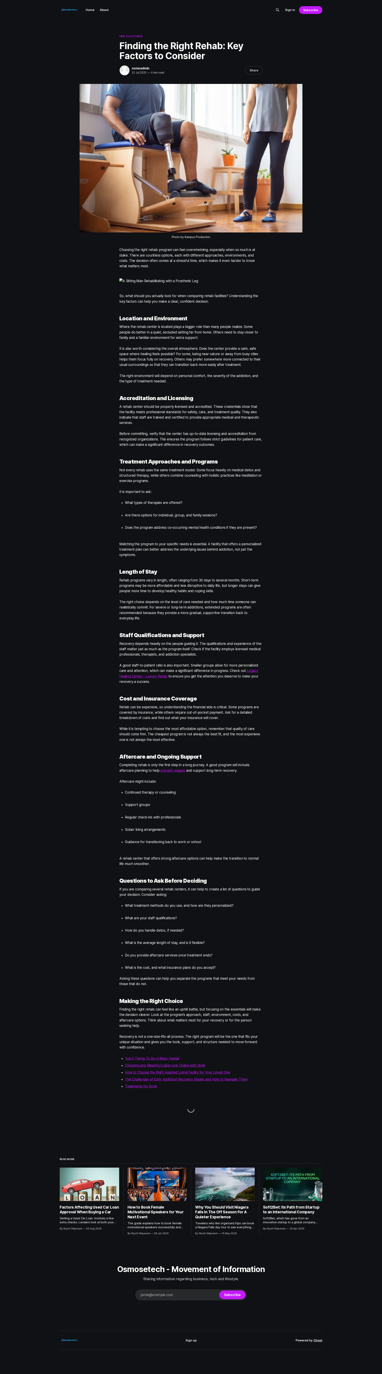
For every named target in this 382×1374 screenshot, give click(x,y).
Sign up (191, 1340)
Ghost (318, 1340)
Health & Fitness (131, 36)
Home (90, 10)
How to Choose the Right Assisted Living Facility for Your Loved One (177, 1072)
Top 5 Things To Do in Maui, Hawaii (152, 1058)
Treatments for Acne (141, 1086)
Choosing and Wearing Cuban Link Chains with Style (165, 1065)
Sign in (290, 10)
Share (254, 70)
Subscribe (310, 10)
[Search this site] (277, 10)
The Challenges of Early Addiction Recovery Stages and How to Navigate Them (186, 1079)
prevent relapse (172, 771)
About (104, 10)
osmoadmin (140, 68)
